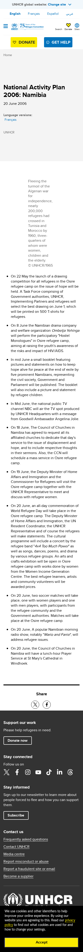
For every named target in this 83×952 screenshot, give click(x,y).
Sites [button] (77, 29)
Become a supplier (18, 876)
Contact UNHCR (16, 846)
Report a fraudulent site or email (29, 868)
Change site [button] (57, 4)
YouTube (38, 772)
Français (34, 13)
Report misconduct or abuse (26, 861)
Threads (70, 772)
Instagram (28, 772)
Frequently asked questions (25, 839)
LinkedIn (59, 772)
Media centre (14, 854)
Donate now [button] (17, 740)
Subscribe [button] (16, 815)
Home (7, 55)
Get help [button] (61, 42)
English (15, 13)
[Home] (27, 26)
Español (53, 13)
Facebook (17, 772)
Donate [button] (68, 29)
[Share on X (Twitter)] (35, 705)
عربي (69, 13)
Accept (41, 942)
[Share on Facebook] (47, 705)
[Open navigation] (5, 27)
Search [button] (58, 29)
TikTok (49, 772)
